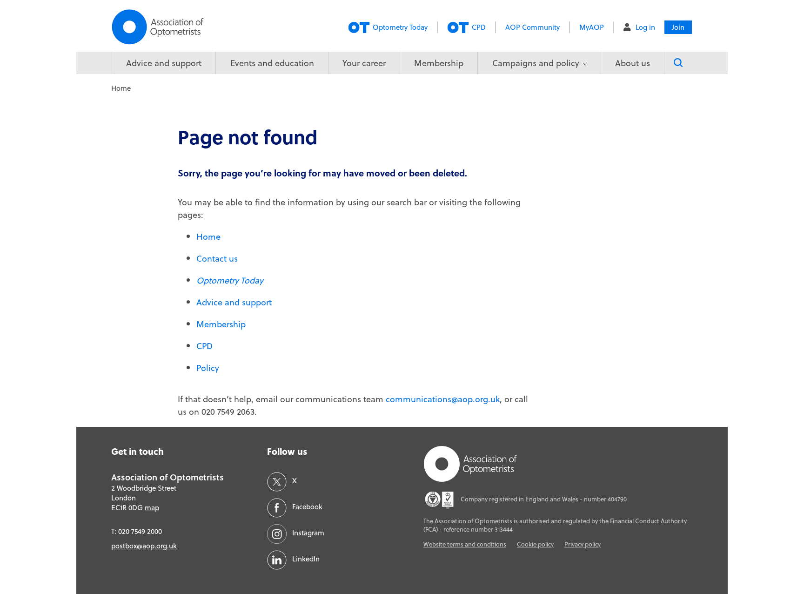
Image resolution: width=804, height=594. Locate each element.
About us (632, 63)
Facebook (307, 507)
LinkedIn (306, 559)
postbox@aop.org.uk (144, 546)
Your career (364, 63)
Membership (438, 63)
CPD (479, 27)
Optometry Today (400, 27)
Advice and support (163, 63)
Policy (207, 368)
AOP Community (532, 27)
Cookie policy (535, 544)
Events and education (272, 63)
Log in (645, 27)
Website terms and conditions (464, 544)
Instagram (308, 533)
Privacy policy (582, 544)
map (152, 508)
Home (208, 237)
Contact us (217, 258)
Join (678, 27)
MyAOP (591, 27)
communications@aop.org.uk (443, 399)
